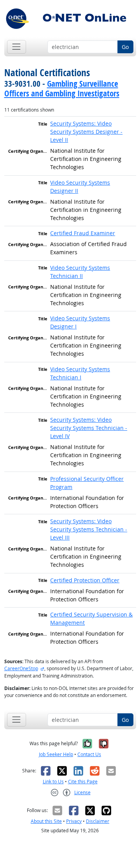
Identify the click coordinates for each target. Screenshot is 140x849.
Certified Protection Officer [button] (84, 580)
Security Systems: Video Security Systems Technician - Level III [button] (88, 529)
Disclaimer (97, 821)
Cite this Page (83, 781)
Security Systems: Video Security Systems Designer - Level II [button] (86, 131)
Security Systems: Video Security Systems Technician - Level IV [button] (88, 428)
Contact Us (89, 754)
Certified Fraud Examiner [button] (82, 233)
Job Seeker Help (56, 754)
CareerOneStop (21, 668)
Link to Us (53, 781)
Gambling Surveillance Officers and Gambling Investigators (61, 88)
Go (125, 47)
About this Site (46, 821)
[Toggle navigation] (16, 47)
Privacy (74, 821)
